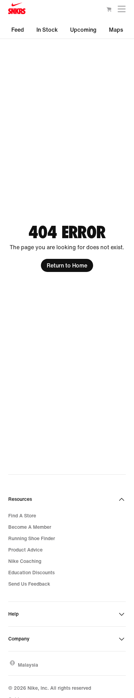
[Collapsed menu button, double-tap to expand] (122, 11)
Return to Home (67, 265)
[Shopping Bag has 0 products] (109, 10)
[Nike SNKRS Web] (16, 9)
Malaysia (28, 664)
